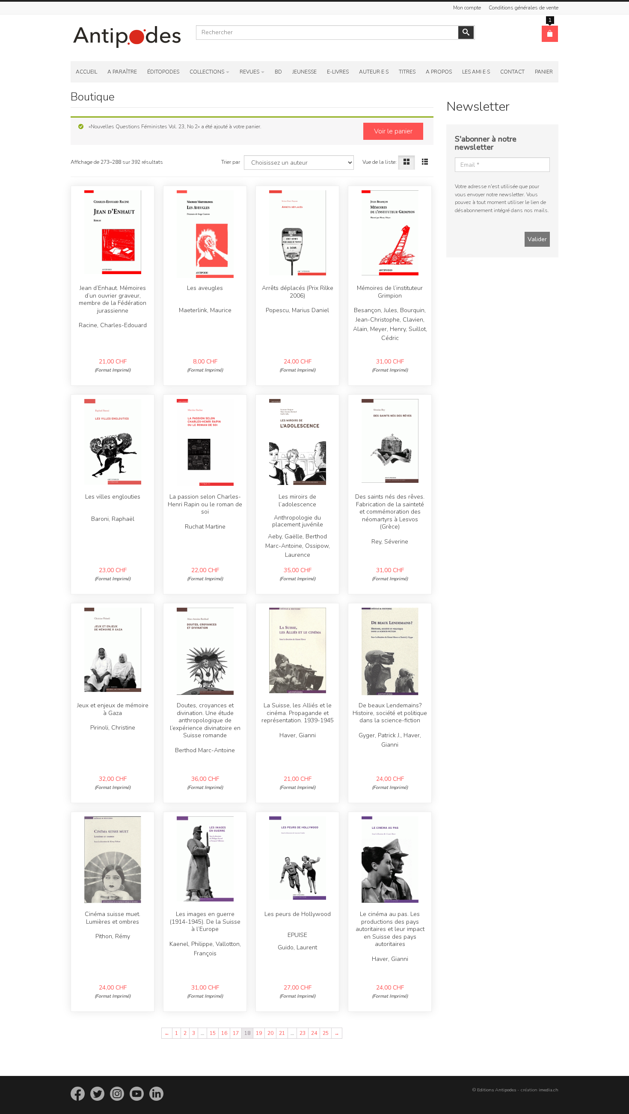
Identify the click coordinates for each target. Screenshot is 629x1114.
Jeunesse (304, 71)
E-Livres (338, 71)
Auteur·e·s (374, 71)
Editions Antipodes (496, 1090)
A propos (439, 71)
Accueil (86, 71)
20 (270, 1033)
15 (213, 1033)
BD (278, 71)
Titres (407, 71)
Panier (544, 71)
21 (282, 1033)
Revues (249, 71)
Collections (207, 71)
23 (303, 1033)
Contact (512, 71)
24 (314, 1033)
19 (259, 1033)
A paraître (122, 71)
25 (326, 1033)
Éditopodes (163, 71)
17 (236, 1033)
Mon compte (467, 7)
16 (224, 1033)
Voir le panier (393, 131)
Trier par (230, 162)
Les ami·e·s (476, 71)
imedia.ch (548, 1090)
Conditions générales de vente (523, 7)
